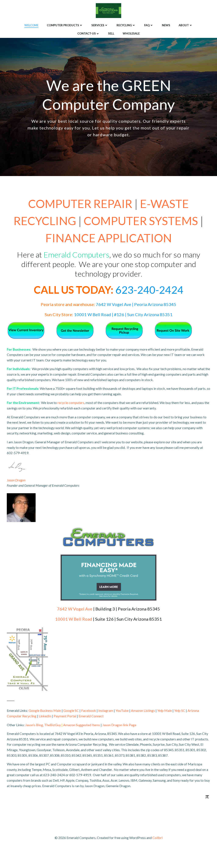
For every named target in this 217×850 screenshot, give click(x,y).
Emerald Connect (91, 716)
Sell (111, 33)
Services (97, 25)
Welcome (31, 25)
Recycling (124, 25)
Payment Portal (65, 716)
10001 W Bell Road (73, 618)
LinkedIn (45, 716)
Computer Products (63, 25)
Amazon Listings (143, 710)
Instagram (105, 710)
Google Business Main (45, 710)
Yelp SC (179, 710)
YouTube (122, 710)
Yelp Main (164, 710)
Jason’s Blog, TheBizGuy (43, 725)
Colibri (157, 838)
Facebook (88, 710)
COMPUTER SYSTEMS (141, 221)
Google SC (71, 710)
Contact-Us (86, 33)
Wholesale (131, 33)
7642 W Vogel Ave (74, 608)
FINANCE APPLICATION (108, 238)
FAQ (147, 25)
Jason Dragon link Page (119, 725)
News (166, 25)
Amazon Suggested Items (81, 725)
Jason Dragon (16, 480)
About (184, 25)
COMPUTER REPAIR (80, 204)
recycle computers (70, 403)
